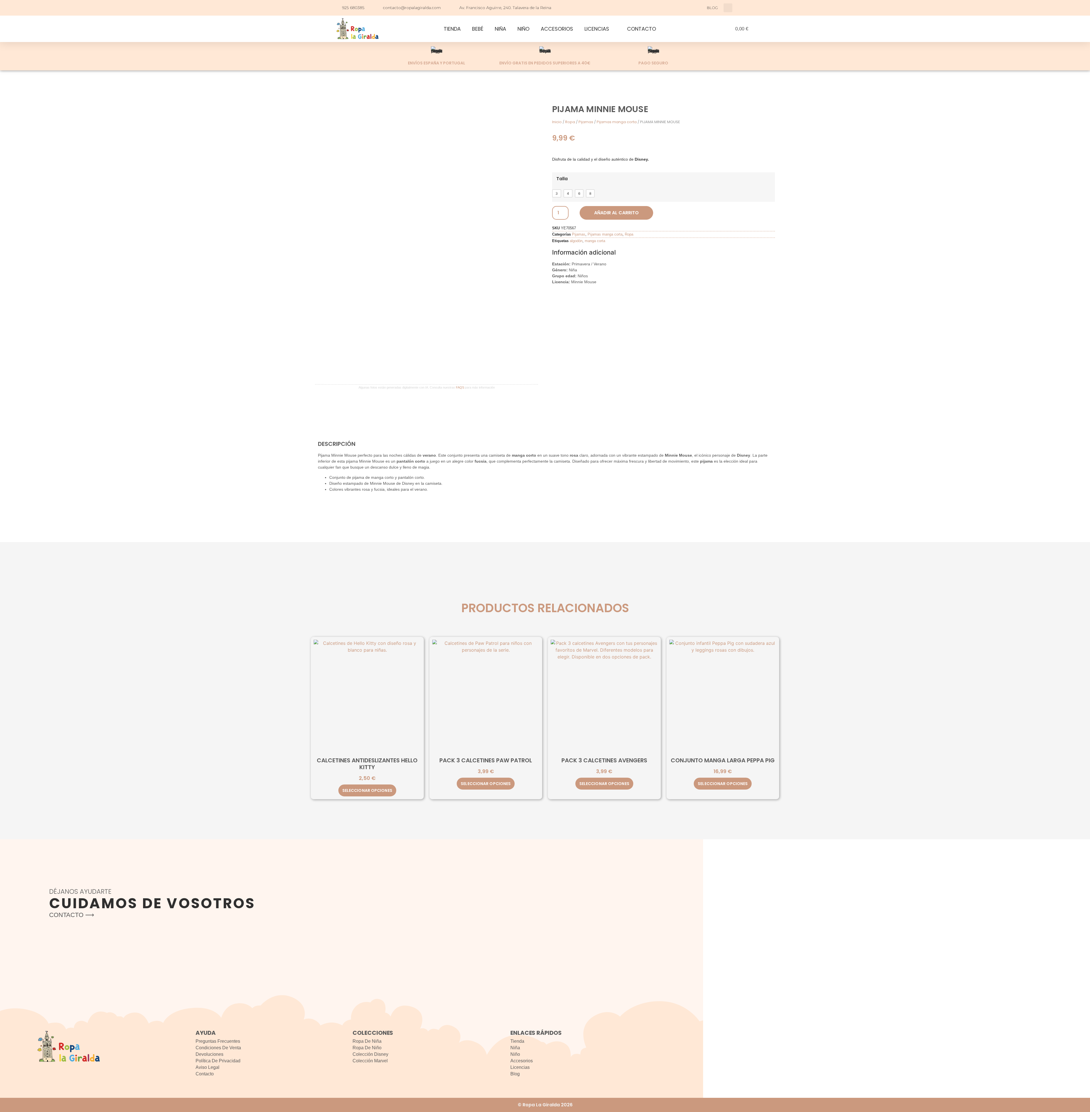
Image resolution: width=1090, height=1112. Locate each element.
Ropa (570, 122)
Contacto (205, 1073)
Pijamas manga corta (617, 122)
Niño (515, 1054)
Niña (515, 1047)
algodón (576, 241)
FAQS (460, 387)
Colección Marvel (370, 1060)
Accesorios (521, 1060)
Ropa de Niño (367, 1047)
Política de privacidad (218, 1060)
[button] (728, 7)
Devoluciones (209, 1054)
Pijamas (585, 122)
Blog (515, 1073)
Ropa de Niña (367, 1041)
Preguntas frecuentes (218, 1041)
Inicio (557, 122)
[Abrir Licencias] (613, 29)
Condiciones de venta (218, 1047)
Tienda (517, 1041)
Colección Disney (370, 1054)
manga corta (595, 241)
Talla (562, 179)
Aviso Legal (207, 1067)
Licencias (520, 1067)
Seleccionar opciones (367, 790)
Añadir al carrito (616, 212)
